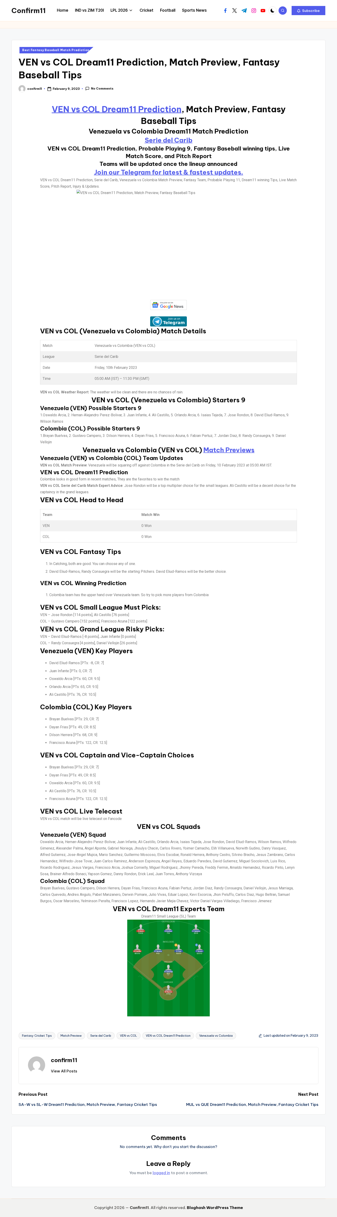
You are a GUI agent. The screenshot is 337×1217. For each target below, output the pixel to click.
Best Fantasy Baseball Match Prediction (55, 50)
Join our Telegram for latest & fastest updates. (168, 172)
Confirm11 (28, 10)
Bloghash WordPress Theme (215, 1207)
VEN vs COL (128, 1035)
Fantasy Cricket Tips (37, 1035)
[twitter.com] (234, 10)
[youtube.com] (263, 10)
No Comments (102, 88)
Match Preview (71, 1035)
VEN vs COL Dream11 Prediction (117, 109)
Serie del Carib (169, 140)
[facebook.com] (225, 10)
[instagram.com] (254, 10)
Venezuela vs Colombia (216, 1035)
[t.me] (244, 10)
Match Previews (228, 450)
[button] (308, 10)
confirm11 (64, 1060)
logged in (161, 1172)
